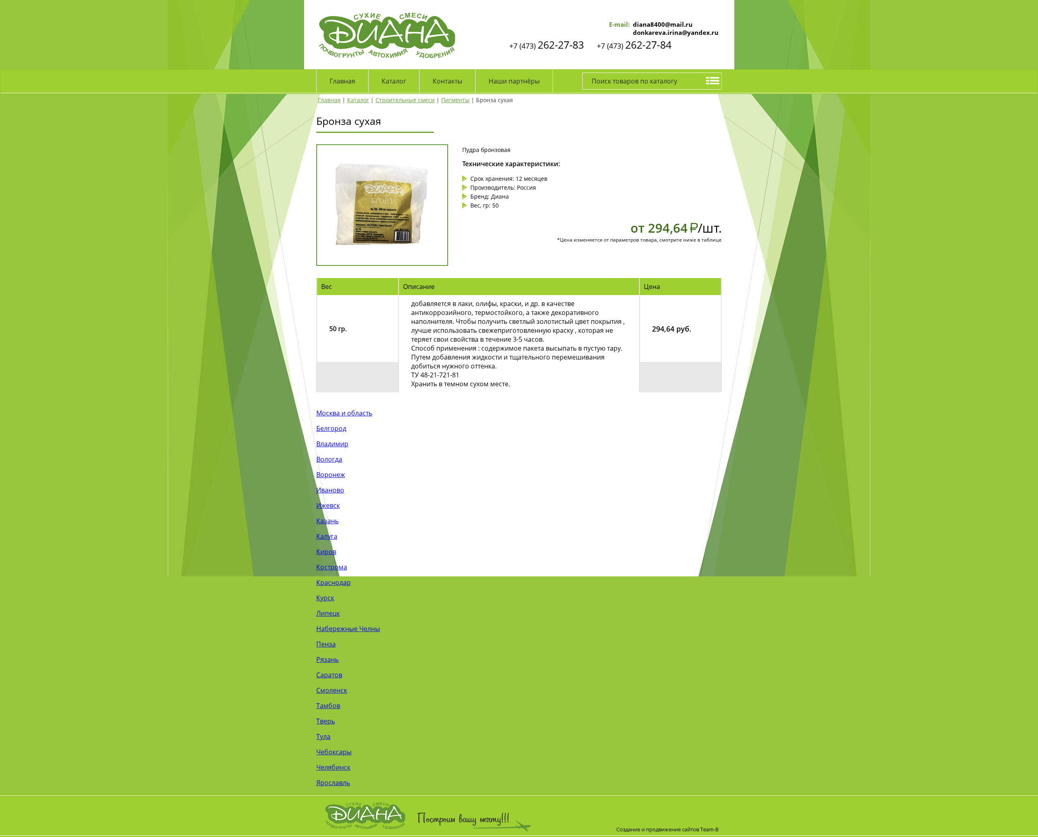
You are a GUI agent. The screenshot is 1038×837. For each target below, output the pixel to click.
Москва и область (344, 413)
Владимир (332, 443)
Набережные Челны (348, 628)
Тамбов (328, 705)
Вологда (329, 459)
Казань (327, 520)
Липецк (328, 613)
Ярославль (333, 782)
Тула (323, 736)
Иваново (330, 490)
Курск (325, 597)
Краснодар (333, 582)
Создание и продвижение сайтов (657, 829)
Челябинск (333, 767)
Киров (326, 551)
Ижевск (328, 505)
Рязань (327, 659)
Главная (342, 81)
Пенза (326, 644)
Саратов (329, 674)
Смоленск (331, 690)
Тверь (325, 721)
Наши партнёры (514, 81)
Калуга (326, 536)
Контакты (447, 81)
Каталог (394, 81)
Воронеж (330, 474)
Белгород (331, 428)
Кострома (331, 567)
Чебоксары (334, 751)
